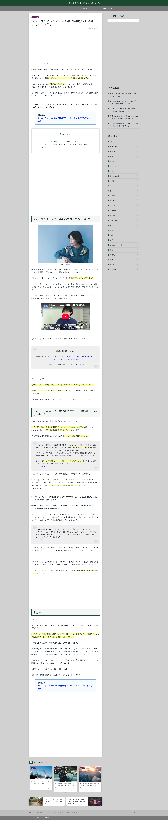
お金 (124, 156)
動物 (124, 225)
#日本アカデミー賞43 (83, 356)
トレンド (124, 205)
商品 (124, 230)
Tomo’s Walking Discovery (84, 2)
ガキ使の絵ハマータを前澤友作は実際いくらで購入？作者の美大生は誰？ (124, 110)
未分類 (124, 255)
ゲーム (124, 191)
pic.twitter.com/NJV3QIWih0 (69, 359)
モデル (124, 215)
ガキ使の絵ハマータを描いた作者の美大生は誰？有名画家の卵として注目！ (124, 102)
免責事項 (47, 817)
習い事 (124, 265)
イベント (124, 181)
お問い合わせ (107, 8)
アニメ (124, 171)
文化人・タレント (124, 245)
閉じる (68, 135)
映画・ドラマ (124, 250)
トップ (60, 8)
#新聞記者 (69, 356)
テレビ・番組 (124, 200)
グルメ (124, 186)
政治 (124, 240)
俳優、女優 (35, 17)
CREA (68, 265)
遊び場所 (124, 269)
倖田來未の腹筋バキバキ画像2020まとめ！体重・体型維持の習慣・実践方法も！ (124, 117)
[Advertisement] (66, 45)
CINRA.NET (43, 466)
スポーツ (124, 195)
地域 (124, 235)
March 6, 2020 (80, 365)
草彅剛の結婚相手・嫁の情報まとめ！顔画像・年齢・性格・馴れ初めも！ (124, 125)
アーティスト (124, 176)
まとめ (44, 147)
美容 (124, 260)
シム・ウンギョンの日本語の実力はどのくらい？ (59, 141)
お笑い (124, 151)
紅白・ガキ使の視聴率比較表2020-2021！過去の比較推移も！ (124, 95)
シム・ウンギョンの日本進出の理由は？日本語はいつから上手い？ (65, 144)
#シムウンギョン (54, 356)
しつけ (124, 161)
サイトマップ (84, 8)
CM (124, 141)
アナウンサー (124, 166)
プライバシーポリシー (36, 817)
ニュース (124, 210)
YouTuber (124, 146)
